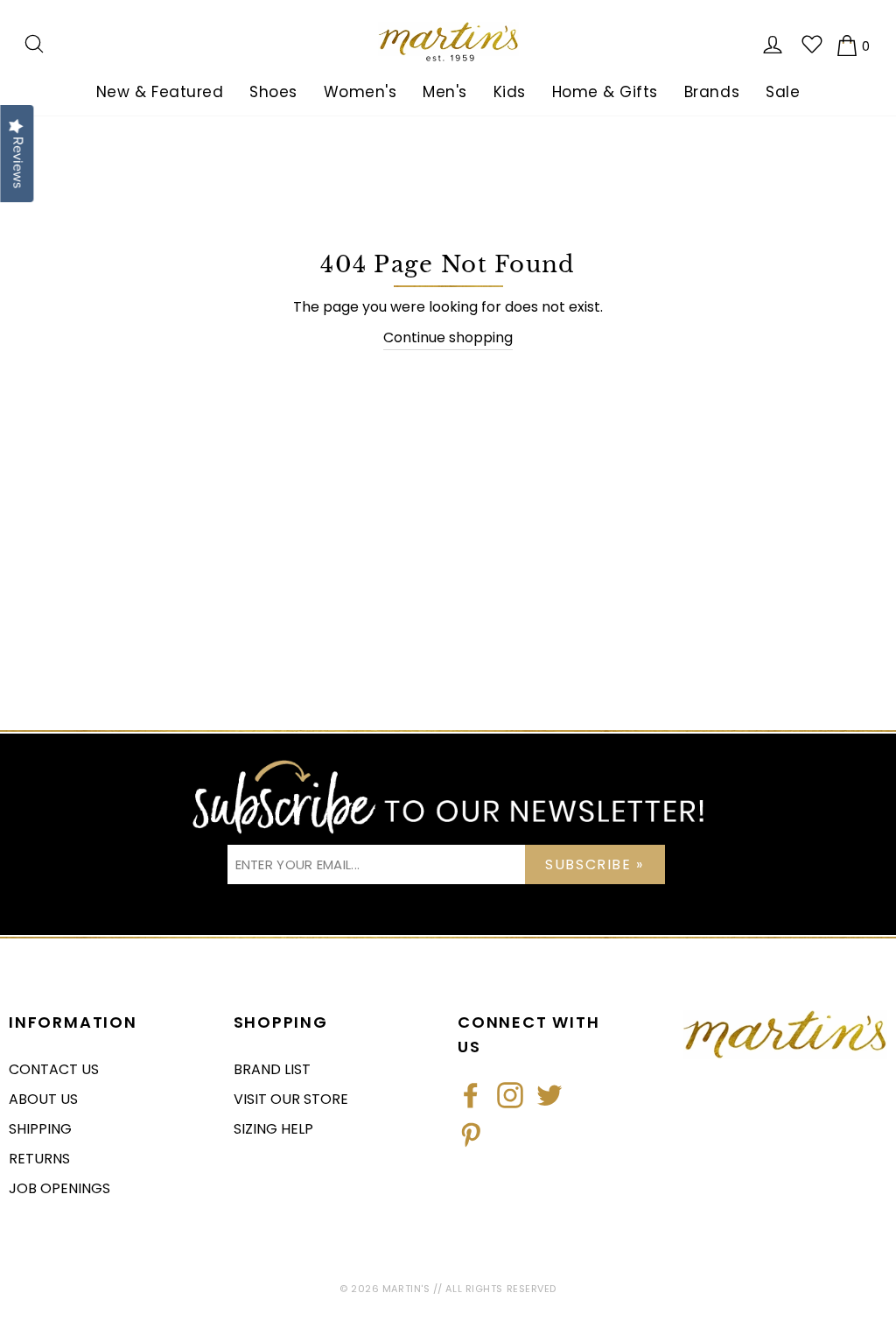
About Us (43, 1099)
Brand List (272, 1069)
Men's (445, 91)
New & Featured (159, 91)
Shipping (40, 1129)
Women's (360, 91)
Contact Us (54, 1069)
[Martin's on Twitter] (549, 1095)
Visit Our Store (291, 1099)
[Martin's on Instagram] (510, 1095)
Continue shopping (448, 337)
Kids (510, 91)
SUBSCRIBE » (594, 864)
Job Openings (59, 1188)
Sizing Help (273, 1129)
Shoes (273, 91)
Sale (783, 91)
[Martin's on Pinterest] (471, 1134)
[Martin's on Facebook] (471, 1095)
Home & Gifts (605, 91)
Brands (711, 91)
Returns (39, 1159)
